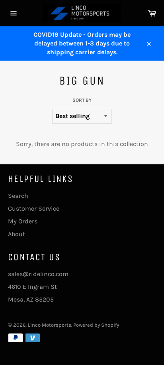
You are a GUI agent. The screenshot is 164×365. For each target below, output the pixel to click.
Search (18, 195)
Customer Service (33, 208)
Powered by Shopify (96, 325)
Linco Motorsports (49, 325)
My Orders (22, 221)
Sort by (82, 100)
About (16, 234)
